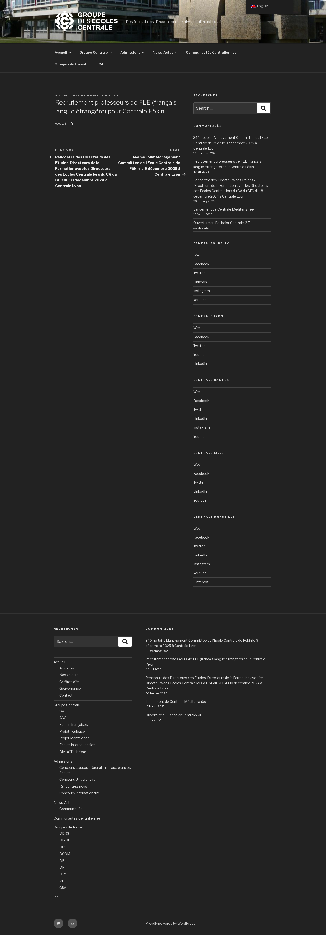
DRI (62, 867)
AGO (63, 718)
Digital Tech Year (72, 752)
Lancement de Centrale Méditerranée (223, 209)
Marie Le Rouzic (103, 95)
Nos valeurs (69, 675)
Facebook (201, 264)
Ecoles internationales (77, 745)
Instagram (201, 291)
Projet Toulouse (72, 731)
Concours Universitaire (77, 779)
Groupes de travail (70, 64)
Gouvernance (70, 688)
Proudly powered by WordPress (170, 923)
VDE (63, 881)
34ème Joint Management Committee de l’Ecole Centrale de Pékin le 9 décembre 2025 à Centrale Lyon (232, 142)
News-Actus (163, 52)
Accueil (61, 52)
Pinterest (201, 582)
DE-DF (64, 840)
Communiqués (71, 809)
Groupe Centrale (93, 52)
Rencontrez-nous (73, 786)
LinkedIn (200, 282)
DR (61, 861)
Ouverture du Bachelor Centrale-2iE (221, 223)
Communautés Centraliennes (211, 52)
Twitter (199, 273)
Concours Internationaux (79, 793)
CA (101, 64)
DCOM (64, 854)
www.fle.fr (64, 124)
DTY (62, 874)
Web (197, 255)
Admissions (130, 52)
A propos (66, 668)
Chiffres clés (69, 682)
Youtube (200, 300)
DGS (63, 847)
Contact (66, 695)
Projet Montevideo (74, 738)
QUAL (63, 888)
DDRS (64, 833)
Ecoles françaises (73, 724)
